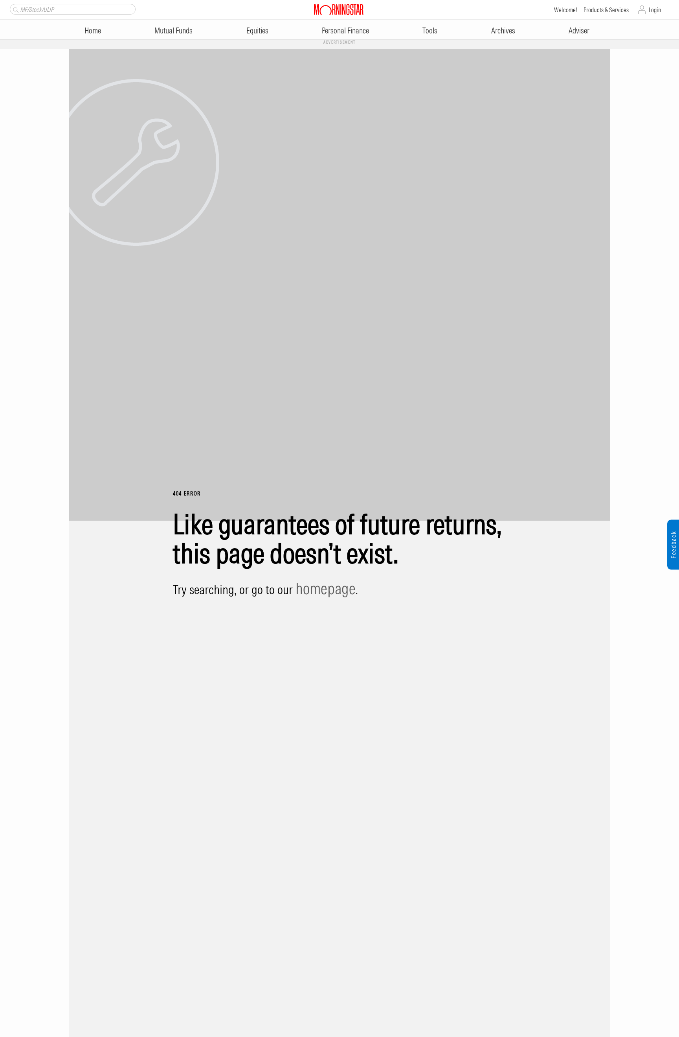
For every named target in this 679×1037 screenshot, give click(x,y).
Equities (257, 30)
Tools (429, 30)
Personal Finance (345, 30)
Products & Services (606, 10)
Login (655, 10)
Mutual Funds (173, 30)
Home (92, 30)
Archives (503, 30)
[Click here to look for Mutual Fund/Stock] (15, 9)
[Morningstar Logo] (338, 9)
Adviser (579, 30)
